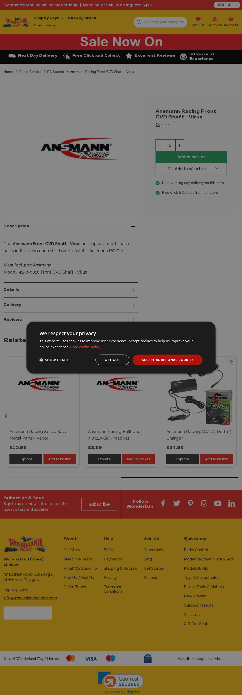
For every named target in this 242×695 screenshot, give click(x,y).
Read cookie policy (85, 346)
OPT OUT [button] (112, 359)
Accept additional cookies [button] (168, 359)
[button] (54, 360)
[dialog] (121, 348)
